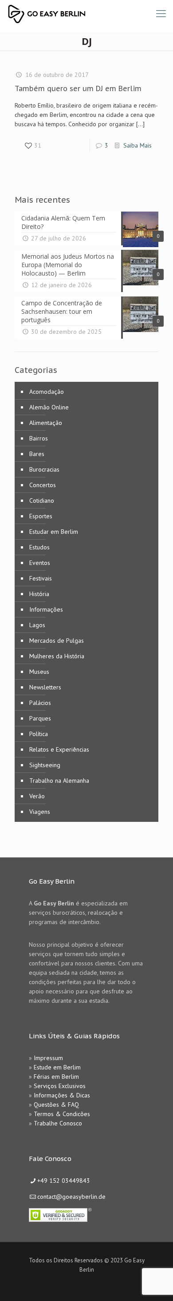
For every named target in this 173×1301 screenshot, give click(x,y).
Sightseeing (44, 765)
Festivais (40, 578)
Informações (46, 609)
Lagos (37, 625)
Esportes (40, 516)
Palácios (40, 703)
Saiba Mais (137, 145)
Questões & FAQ (56, 1105)
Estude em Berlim (57, 1067)
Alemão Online (49, 407)
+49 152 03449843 (63, 1181)
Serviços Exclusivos (60, 1086)
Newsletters (45, 687)
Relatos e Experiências (59, 749)
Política (38, 734)
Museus (39, 672)
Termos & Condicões (62, 1114)
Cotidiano (41, 500)
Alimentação (45, 423)
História (39, 594)
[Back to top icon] (154, 1282)
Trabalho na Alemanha (59, 781)
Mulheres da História (56, 656)
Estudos (39, 547)
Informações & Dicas (62, 1095)
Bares (36, 454)
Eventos (39, 563)
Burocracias (44, 469)
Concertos (42, 485)
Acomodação (46, 392)
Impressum (48, 1058)
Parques (40, 718)
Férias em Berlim (56, 1077)
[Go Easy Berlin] (80, 13)
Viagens (39, 812)
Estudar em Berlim (53, 532)
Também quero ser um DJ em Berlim (78, 88)
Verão (37, 796)
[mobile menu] (161, 13)
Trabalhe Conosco (58, 1123)
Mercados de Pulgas (56, 640)
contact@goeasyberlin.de (71, 1197)
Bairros (38, 438)
